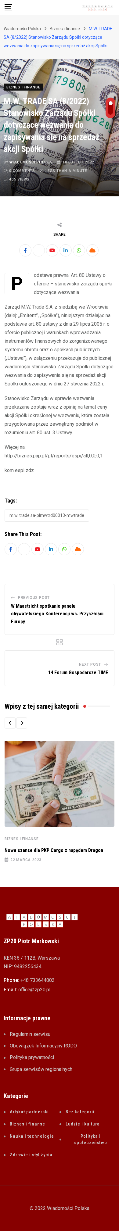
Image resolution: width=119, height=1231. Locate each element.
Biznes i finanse (22, 839)
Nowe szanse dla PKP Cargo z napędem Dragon (54, 850)
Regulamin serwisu (30, 1034)
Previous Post (34, 598)
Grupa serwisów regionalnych (41, 1069)
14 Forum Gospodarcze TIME (78, 672)
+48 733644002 (37, 980)
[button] (10, 722)
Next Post (90, 664)
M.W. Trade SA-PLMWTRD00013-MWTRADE (46, 515)
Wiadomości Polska (30, 162)
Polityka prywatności (32, 1057)
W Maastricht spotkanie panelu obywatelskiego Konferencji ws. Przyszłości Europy (57, 613)
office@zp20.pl (34, 990)
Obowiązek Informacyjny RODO (43, 1046)
